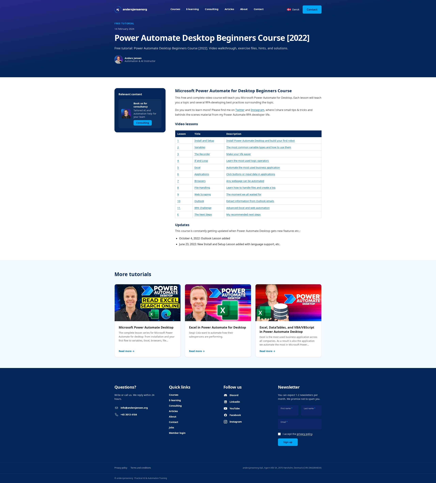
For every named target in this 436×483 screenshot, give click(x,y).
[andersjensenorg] (130, 9)
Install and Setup (204, 140)
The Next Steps (203, 214)
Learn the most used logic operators (247, 160)
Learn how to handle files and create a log (250, 187)
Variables (199, 147)
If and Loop (201, 160)
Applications (201, 174)
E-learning (192, 9)
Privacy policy (120, 467)
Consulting (211, 9)
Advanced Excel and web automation (248, 207)
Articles (229, 9)
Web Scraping (202, 194)
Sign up (287, 442)
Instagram (257, 110)
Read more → (126, 351)
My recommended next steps (243, 214)
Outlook (199, 201)
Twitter (240, 110)
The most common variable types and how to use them (258, 147)
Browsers (200, 181)
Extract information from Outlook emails (250, 201)
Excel (197, 167)
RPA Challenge (202, 207)
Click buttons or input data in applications (250, 174)
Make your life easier (238, 154)
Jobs (171, 427)
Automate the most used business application (253, 167)
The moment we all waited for (243, 194)
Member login (177, 433)
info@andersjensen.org (134, 407)
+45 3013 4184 (129, 414)
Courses (175, 9)
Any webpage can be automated (245, 181)
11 (178, 207)
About (244, 9)
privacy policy (304, 434)
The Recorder (202, 154)
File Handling (202, 187)
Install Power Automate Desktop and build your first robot (260, 140)
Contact (258, 9)
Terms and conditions (141, 467)
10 (178, 201)
